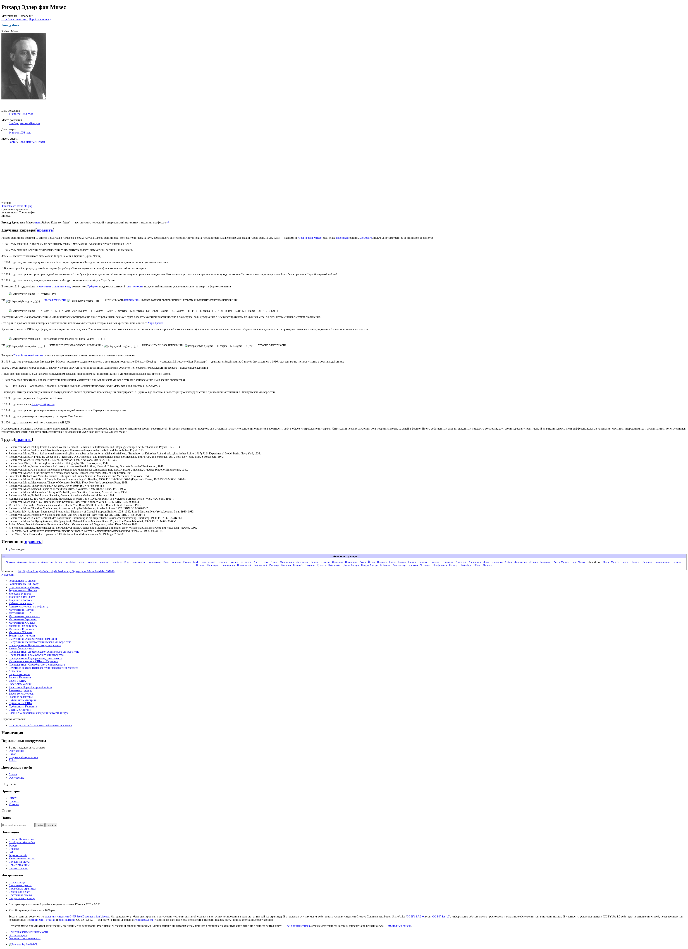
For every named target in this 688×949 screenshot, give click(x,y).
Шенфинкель (440, 565)
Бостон (13, 141)
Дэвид (274, 562)
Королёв (423, 562)
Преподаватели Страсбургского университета (37, 664)
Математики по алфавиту (24, 616)
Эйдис (477, 565)
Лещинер (498, 562)
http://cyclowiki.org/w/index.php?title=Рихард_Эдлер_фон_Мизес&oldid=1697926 (66, 571)
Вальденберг (138, 562)
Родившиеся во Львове (23, 590)
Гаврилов (176, 562)
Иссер (362, 562)
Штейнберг (466, 565)
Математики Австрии (22, 609)
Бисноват (104, 562)
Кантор (402, 562)
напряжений (131, 299)
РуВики (51, 919)
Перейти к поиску (40, 19)
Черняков (413, 565)
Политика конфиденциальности (28, 931)
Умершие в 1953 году (22, 596)
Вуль (165, 562)
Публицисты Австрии (22, 700)
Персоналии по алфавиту (24, 587)
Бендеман (92, 562)
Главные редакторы (21, 696)
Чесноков (425, 565)
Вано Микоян (579, 562)
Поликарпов (228, 565)
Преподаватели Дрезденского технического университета (44, 651)
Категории (8, 574)
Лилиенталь (520, 562)
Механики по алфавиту (23, 625)
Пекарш (677, 562)
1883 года (27, 113)
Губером (92, 286)
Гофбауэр (222, 562)
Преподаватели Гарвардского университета (35, 658)
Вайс (127, 562)
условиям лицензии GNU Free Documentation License (77, 916)
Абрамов (10, 562)
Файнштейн (334, 565)
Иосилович (351, 562)
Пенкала (200, 565)
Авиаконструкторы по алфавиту (28, 606)
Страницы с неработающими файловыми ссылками (40, 725)
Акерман (22, 562)
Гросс (265, 562)
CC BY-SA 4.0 (440, 916)
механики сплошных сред (55, 286)
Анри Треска (155, 323)
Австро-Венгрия (30, 123)
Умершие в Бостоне (21, 600)
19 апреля (14, 113)
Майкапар (545, 562)
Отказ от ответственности (24, 938)
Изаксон (325, 562)
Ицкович (382, 562)
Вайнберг (117, 562)
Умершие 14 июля (20, 593)
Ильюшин (337, 562)
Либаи (508, 562)
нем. (38, 222)
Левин (486, 562)
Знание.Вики (67, 919)
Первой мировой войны (28, 355)
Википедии (37, 919)
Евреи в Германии (20, 677)
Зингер (314, 562)
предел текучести (55, 299)
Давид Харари (351, 565)
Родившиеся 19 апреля (22, 580)
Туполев (321, 565)
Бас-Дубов (70, 562)
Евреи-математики (20, 683)
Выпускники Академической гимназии (33, 638)
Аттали (59, 562)
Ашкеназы (15, 671)
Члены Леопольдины (21, 648)
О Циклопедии (18, 935)
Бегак (81, 562)
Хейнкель (385, 565)
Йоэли (371, 562)
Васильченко (154, 562)
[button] (3, 784)
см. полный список (298, 925)
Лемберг (14, 123)
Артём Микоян (561, 562)
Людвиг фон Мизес (309, 237)
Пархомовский (662, 562)
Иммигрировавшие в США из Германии (33, 661)
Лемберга (366, 237)
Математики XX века (22, 622)
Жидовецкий (287, 562)
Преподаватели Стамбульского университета (36, 654)
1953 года (25, 132)
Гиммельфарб (208, 562)
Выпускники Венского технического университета (40, 641)
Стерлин (310, 565)
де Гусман (246, 562)
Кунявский (447, 562)
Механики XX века (20, 632)
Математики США (20, 612)
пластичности (134, 286)
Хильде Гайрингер (43, 404)
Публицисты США (20, 703)
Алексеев (34, 562)
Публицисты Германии (23, 706)
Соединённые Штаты (32, 141)
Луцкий (533, 562)
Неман (625, 562)
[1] (167, 221)
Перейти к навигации (14, 19)
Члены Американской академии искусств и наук (38, 712)
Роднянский (260, 565)
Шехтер (453, 565)
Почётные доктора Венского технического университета (43, 667)
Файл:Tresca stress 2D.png (16, 206)
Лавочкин (461, 562)
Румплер (274, 565)
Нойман (635, 562)
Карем (392, 562)
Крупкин (434, 562)
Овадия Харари (369, 565)
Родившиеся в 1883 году (24, 583)
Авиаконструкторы (20, 690)
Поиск (6, 818)
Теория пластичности (22, 635)
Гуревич (234, 562)
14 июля (14, 132)
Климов (412, 562)
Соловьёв (298, 565)
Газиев (187, 562)
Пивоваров (213, 565)
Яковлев (487, 565)
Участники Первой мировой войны (30, 687)
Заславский (302, 562)
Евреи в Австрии (19, 674)
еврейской (342, 237)
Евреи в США (17, 680)
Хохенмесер (399, 565)
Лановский (475, 562)
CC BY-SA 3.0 (415, 916)
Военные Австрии (20, 709)
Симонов (286, 565)
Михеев (615, 562)
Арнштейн (47, 562)
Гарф (195, 562)
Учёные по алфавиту (21, 603)
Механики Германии (21, 629)
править (45, 230)
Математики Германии (23, 619)
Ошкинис (647, 562)
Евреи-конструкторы (21, 693)
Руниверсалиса (143, 919)
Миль (606, 562)
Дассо (257, 562)
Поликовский (244, 565)
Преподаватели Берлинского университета (35, 645)
